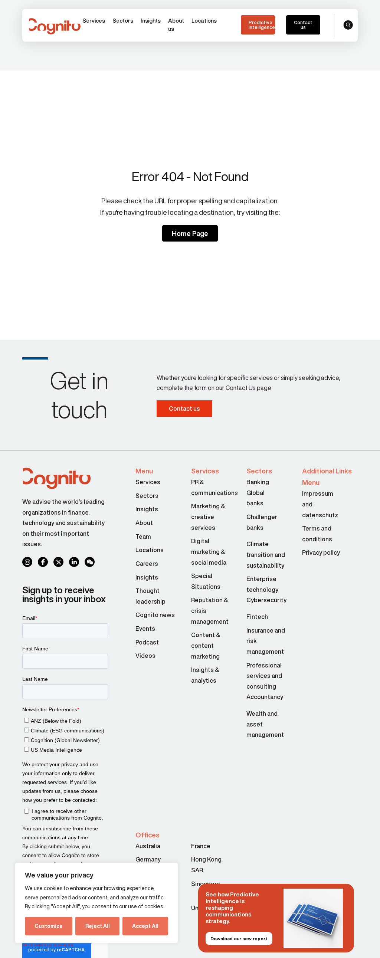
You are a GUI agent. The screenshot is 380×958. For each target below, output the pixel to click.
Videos (145, 656)
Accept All (145, 926)
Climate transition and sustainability (265, 554)
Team (143, 536)
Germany (148, 859)
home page (190, 233)
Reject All (97, 926)
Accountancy (259, 697)
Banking (257, 482)
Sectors (122, 20)
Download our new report (239, 938)
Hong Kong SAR (206, 864)
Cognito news (155, 615)
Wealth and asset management (265, 724)
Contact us (303, 25)
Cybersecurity (259, 600)
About (144, 523)
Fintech (257, 617)
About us (176, 25)
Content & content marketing (205, 645)
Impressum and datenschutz (320, 504)
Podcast (147, 642)
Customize (49, 926)
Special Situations (205, 581)
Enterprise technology (262, 584)
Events (145, 628)
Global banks (255, 498)
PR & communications (211, 487)
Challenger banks (259, 522)
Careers (146, 564)
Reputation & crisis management (210, 610)
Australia (147, 846)
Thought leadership (150, 596)
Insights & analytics (205, 675)
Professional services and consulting (264, 675)
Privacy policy (321, 552)
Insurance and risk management (265, 640)
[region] (96, 903)
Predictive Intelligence (262, 25)
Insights (151, 20)
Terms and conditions (317, 533)
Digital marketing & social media (208, 551)
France (200, 846)
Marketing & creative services (208, 516)
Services (93, 20)
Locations (204, 20)
